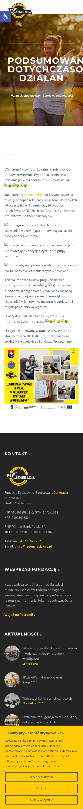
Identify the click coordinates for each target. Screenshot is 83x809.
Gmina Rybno (34, 194)
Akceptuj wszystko (41, 777)
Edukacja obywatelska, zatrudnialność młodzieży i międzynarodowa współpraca (50, 653)
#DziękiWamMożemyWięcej (42, 677)
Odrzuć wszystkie (41, 800)
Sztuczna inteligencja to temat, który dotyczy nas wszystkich (49, 719)
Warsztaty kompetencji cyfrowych (47, 698)
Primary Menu (75, 11)
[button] (5, 16)
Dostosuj (41, 788)
